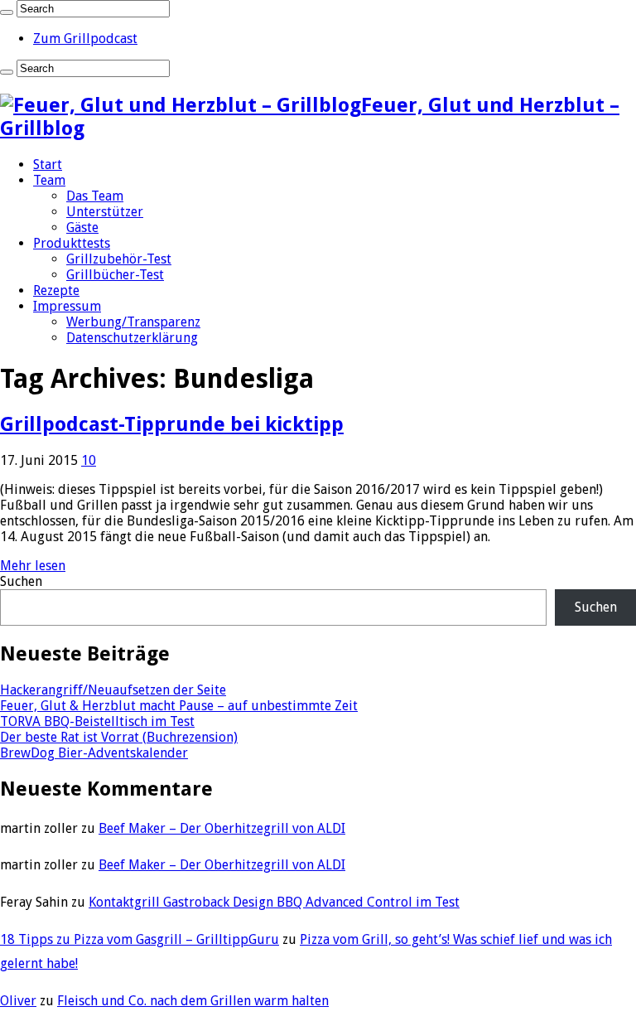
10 (88, 460)
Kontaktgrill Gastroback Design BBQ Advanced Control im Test (274, 902)
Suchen (21, 581)
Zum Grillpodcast (85, 38)
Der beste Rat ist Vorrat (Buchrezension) (119, 737)
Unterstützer (104, 212)
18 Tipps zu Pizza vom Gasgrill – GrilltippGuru (139, 939)
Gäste (82, 227)
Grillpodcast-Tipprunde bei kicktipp (172, 424)
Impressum (67, 306)
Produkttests (71, 243)
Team (49, 180)
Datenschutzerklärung (132, 338)
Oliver (18, 1001)
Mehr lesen (32, 565)
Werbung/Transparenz (133, 322)
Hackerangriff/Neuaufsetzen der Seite (113, 690)
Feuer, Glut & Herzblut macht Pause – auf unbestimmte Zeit (179, 706)
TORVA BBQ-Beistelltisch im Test (97, 721)
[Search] (6, 12)
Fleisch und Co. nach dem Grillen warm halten (193, 1001)
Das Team (94, 196)
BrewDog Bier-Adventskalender (94, 753)
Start (47, 164)
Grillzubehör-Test (118, 259)
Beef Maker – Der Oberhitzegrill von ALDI (222, 828)
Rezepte (56, 290)
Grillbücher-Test (115, 275)
